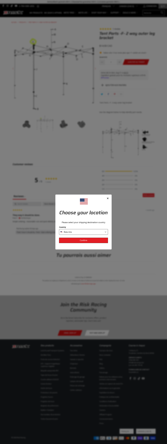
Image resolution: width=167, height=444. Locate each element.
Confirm (83, 240)
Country (62, 227)
